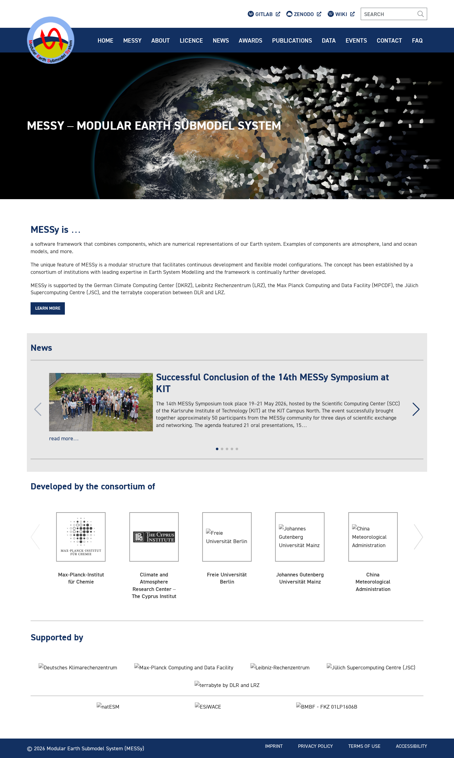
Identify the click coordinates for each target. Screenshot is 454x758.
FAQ (417, 40)
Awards (250, 40)
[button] (416, 409)
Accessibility (411, 746)
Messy (132, 40)
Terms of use (364, 746)
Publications (292, 40)
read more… (64, 438)
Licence (191, 40)
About (160, 40)
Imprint (274, 746)
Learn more (47, 308)
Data (329, 40)
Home (105, 40)
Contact (389, 40)
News (221, 40)
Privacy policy (315, 746)
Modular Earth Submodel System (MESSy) (95, 748)
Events (356, 40)
